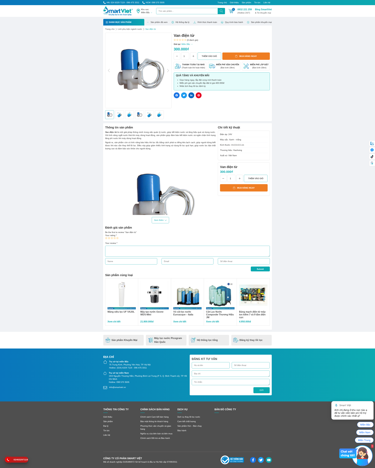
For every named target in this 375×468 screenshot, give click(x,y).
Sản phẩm (246, 2)
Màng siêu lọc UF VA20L (121, 312)
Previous (109, 70)
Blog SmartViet (263, 11)
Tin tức (257, 2)
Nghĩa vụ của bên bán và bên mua (156, 433)
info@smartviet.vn (117, 387)
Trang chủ (222, 2)
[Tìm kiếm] (221, 11)
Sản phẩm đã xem (159, 22)
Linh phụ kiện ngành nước (130, 29)
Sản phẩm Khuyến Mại (124, 340)
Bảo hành (181, 430)
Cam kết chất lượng (186, 421)
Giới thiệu (234, 2)
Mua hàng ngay (248, 56)
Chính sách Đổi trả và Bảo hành (155, 438)
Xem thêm (159, 220)
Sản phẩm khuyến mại (261, 22)
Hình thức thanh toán (207, 22)
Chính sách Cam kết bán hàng (154, 417)
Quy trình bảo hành (234, 22)
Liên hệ (266, 2)
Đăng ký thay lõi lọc (251, 340)
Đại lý (105, 426)
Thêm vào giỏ (209, 56)
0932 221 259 (244, 11)
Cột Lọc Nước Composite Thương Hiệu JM (220, 315)
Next (168, 70)
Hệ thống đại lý (182, 22)
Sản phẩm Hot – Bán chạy (189, 426)
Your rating (111, 235)
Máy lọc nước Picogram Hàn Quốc (168, 340)
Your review (111, 243)
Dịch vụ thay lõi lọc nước (188, 417)
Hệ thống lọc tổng (207, 340)
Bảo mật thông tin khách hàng (154, 421)
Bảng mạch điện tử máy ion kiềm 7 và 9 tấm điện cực (252, 315)
